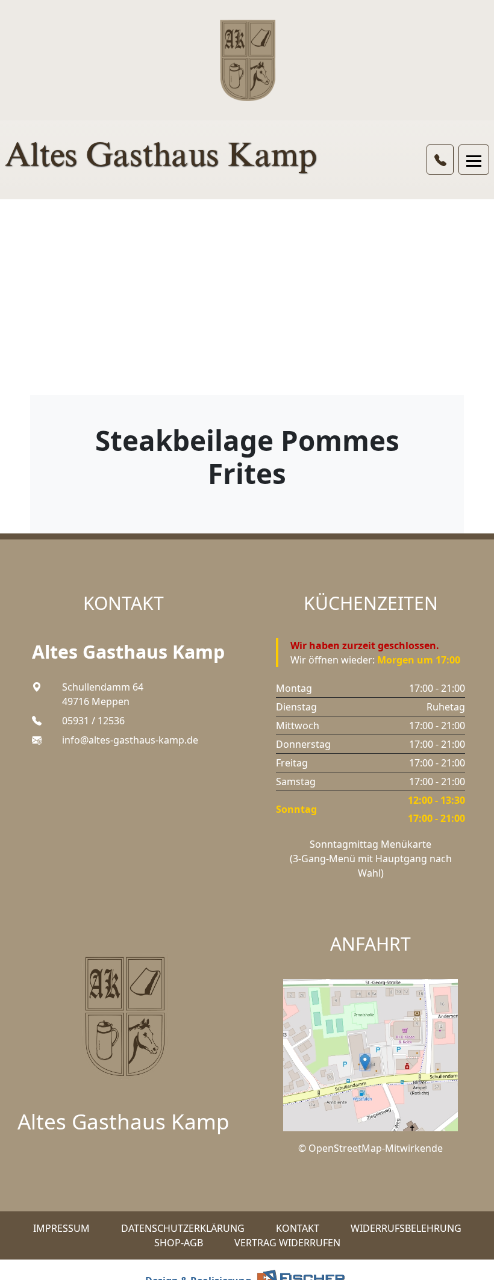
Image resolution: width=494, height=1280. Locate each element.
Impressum (61, 1228)
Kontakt (297, 1228)
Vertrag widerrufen (287, 1242)
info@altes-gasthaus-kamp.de (130, 740)
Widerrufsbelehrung (406, 1228)
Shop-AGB (178, 1242)
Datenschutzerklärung (183, 1228)
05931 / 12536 (93, 720)
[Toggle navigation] (473, 159)
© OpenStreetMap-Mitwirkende (370, 1148)
